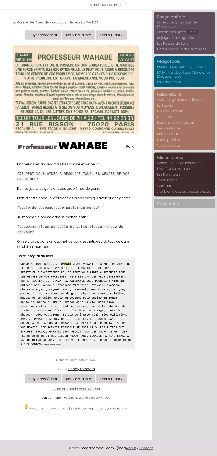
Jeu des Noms (169, 128)
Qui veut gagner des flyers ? (180, 99)
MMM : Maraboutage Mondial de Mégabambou (183, 74)
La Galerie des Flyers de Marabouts (39, 22)
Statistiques (79, 409)
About (131, 448)
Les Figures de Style (173, 43)
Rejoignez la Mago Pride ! (177, 37)
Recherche (168, 204)
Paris (130, 146)
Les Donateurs (169, 174)
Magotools (168, 61)
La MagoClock (169, 82)
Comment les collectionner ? (180, 163)
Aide (65, 409)
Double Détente (170, 111)
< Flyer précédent (43, 35)
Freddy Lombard (81, 369)
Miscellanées (171, 158)
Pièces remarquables (44, 409)
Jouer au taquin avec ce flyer (75, 388)
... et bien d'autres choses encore (184, 191)
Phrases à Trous (170, 134)
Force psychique (171, 139)
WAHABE (82, 145)
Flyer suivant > (111, 35)
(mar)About (167, 180)
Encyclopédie (171, 17)
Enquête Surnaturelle (174, 168)
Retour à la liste (78, 35)
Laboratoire (169, 94)
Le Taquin (165, 105)
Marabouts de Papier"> (108, 4)
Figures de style (100, 409)
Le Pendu (164, 116)
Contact (164, 185)
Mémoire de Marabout (175, 122)
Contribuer (120, 409)
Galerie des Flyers (176, 32)
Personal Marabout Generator (182, 66)
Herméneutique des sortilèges (181, 49)
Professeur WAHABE (96, 398)
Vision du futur (169, 145)
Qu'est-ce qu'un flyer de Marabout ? (177, 24)
